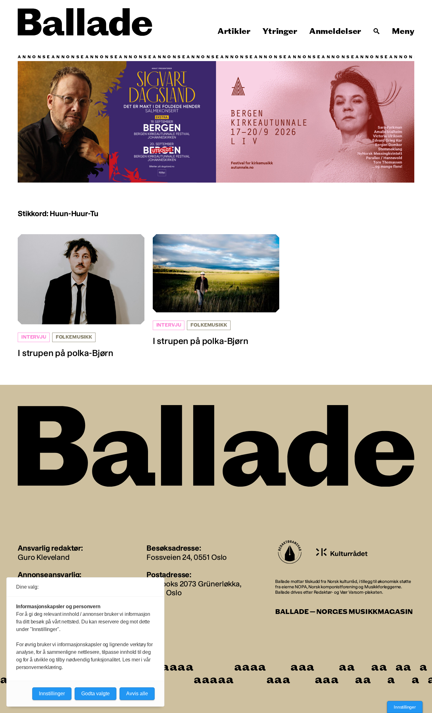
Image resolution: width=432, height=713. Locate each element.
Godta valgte (95, 693)
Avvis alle (137, 693)
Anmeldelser (335, 31)
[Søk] (376, 31)
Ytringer (279, 31)
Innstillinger (405, 707)
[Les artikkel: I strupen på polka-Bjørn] (81, 296)
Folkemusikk (74, 337)
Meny (403, 31)
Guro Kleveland (44, 557)
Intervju (33, 337)
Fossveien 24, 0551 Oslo (186, 557)
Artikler (234, 31)
